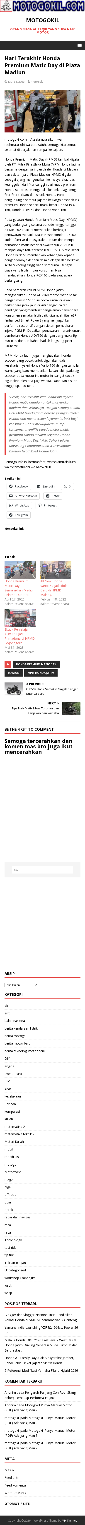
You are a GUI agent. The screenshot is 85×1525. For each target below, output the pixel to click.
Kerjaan (10, 1104)
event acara (13, 1073)
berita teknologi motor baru (25, 1051)
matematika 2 (15, 1126)
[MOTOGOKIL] (42, 9)
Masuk (9, 1470)
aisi (7, 1005)
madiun (13, 673)
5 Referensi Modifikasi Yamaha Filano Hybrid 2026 (41, 1370)
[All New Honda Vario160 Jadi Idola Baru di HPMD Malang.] (56, 570)
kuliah (9, 1119)
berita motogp (15, 1036)
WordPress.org (15, 1493)
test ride (11, 1247)
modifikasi (12, 1157)
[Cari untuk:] (42, 870)
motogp (10, 1164)
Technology (13, 1240)
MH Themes (69, 1521)
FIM (7, 1081)
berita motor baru (18, 1043)
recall (8, 1225)
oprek (9, 1210)
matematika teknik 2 (19, 1134)
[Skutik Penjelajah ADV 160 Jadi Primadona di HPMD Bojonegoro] (20, 618)
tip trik (9, 1255)
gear (8, 1089)
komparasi (12, 1111)
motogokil (37, 81)
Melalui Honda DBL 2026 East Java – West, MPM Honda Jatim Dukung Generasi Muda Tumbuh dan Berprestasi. (41, 1345)
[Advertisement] (42, 924)
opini (8, 1202)
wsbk (8, 1285)
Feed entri (12, 1477)
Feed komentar (16, 1485)
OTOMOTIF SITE (17, 1503)
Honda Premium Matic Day (36, 664)
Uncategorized (15, 1270)
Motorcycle (13, 1172)
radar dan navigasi (18, 1217)
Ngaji (8, 1187)
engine (9, 1066)
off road (10, 1194)
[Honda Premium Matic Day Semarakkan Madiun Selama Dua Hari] (20, 570)
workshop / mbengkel (20, 1278)
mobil (9, 1149)
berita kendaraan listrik (21, 1028)
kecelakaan (13, 1096)
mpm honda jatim (41, 673)
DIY (7, 1058)
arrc (7, 1013)
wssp (8, 1293)
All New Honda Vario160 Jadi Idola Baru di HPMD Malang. (54, 588)
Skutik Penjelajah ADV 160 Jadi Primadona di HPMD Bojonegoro (20, 636)
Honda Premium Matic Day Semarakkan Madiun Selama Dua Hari (19, 588)
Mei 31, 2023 (16, 81)
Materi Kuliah (14, 1141)
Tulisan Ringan (15, 1263)
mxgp (9, 1179)
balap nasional (15, 1020)
